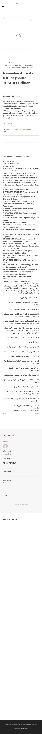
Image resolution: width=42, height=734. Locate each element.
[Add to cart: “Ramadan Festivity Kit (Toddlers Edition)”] (9, 604)
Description (7, 156)
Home (5, 63)
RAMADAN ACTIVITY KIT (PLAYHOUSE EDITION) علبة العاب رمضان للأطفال (21, 563)
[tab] (7, 156)
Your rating (7, 480)
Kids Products (14, 63)
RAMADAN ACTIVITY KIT (13, 65)
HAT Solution (24, 728)
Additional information (23, 156)
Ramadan (15, 129)
